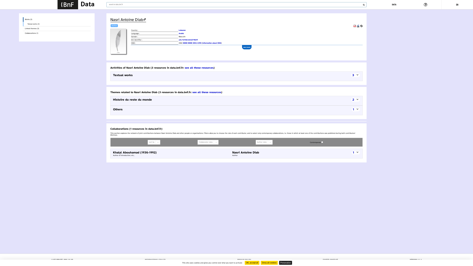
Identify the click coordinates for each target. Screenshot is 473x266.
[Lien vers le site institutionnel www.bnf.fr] (68, 4)
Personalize (285, 263)
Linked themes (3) (32, 29)
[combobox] (236, 4)
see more (246, 47)
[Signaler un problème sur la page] (144, 20)
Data (88, 4)
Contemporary (315, 142)
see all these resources (199, 67)
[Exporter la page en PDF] (355, 27)
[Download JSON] (361, 27)
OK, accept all (252, 263)
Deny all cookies (269, 263)
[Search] (363, 4)
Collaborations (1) (31, 33)
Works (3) (28, 19)
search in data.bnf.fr (116, 4)
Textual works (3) (33, 24)
